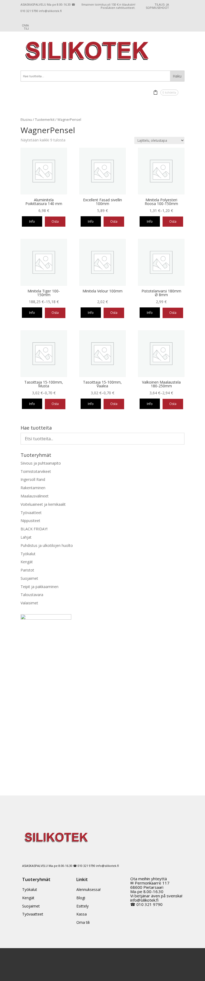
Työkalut (28, 553)
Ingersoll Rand (33, 479)
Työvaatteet (31, 512)
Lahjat (26, 537)
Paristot (27, 570)
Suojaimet (29, 578)
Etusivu (26, 119)
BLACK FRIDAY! (34, 528)
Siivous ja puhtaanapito (41, 463)
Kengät (27, 561)
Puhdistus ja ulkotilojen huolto (47, 545)
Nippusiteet (30, 520)
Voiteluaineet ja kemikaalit (43, 504)
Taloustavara (32, 594)
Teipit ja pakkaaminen (39, 586)
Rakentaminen (33, 487)
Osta (172, 221)
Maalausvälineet (35, 496)
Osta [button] (55, 221)
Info (32, 221)
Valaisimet (29, 602)
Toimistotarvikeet (36, 471)
